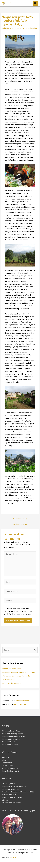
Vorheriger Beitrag (20, 518)
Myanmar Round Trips (11, 731)
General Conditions (10, 768)
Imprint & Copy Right (10, 771)
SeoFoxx (13, 857)
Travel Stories (31, 28)
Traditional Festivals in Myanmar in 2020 (18, 792)
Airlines (5, 800)
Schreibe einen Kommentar (13, 28)
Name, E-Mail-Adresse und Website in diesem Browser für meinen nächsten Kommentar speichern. (19, 611)
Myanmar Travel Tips (10, 789)
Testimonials (7, 763)
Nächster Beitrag (20, 524)
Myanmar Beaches (9, 742)
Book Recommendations (12, 797)
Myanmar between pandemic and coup (18, 672)
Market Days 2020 (9, 795)
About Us (6, 757)
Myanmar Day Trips (10, 744)
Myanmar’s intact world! (12, 669)
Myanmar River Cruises (11, 739)
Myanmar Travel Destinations (14, 786)
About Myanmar (8, 784)
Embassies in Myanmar (11, 803)
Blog (4, 760)
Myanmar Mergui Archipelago (14, 736)
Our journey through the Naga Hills (16, 676)
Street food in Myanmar (12, 683)
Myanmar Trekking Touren (12, 734)
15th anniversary (8, 679)
